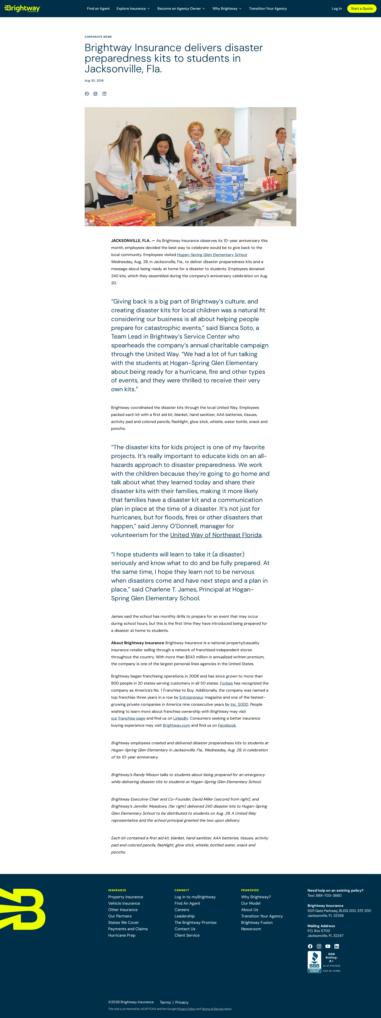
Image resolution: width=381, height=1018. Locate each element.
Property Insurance (125, 897)
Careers (182, 909)
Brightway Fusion (257, 922)
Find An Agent (187, 903)
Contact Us (185, 929)
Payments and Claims (128, 929)
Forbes (226, 683)
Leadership (185, 916)
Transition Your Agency (268, 8)
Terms (165, 1002)
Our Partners (120, 916)
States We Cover (123, 922)
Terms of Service (213, 1009)
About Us (249, 909)
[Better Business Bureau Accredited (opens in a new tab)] (324, 962)
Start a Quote (362, 8)
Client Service (187, 935)
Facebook (227, 725)
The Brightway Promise (196, 922)
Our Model (250, 903)
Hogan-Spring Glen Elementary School (212, 254)
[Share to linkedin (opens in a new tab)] (104, 94)
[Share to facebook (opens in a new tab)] (87, 94)
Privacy (182, 1002)
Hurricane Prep (121, 935)
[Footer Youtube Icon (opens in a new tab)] (328, 946)
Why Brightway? (256, 897)
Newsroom (251, 929)
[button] (133, 8)
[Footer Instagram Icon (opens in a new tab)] (319, 946)
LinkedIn (180, 718)
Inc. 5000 (239, 704)
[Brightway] (33, 8)
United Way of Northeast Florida (215, 535)
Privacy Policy (186, 1009)
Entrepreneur (191, 697)
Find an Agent (98, 8)
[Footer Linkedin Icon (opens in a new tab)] (336, 946)
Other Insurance (123, 909)
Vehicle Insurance (124, 903)
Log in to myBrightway (195, 897)
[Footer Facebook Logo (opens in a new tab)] (310, 946)
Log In (337, 8)
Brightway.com (176, 725)
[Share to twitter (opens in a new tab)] (95, 94)
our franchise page (128, 718)
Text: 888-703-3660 (325, 895)
